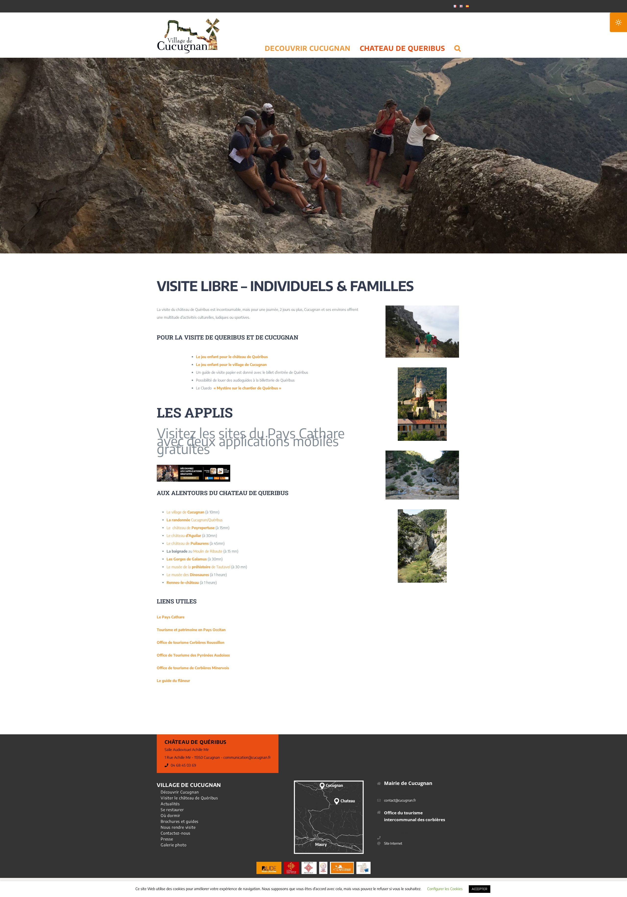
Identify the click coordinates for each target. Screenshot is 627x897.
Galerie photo (173, 844)
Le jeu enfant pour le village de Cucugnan (231, 364)
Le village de (185, 512)
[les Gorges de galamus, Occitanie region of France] (422, 511)
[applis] (193, 466)
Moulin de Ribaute (207, 551)
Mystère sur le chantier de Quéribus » (249, 388)
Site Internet (393, 843)
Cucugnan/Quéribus (195, 520)
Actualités (170, 803)
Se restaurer (172, 809)
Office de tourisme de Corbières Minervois (193, 668)
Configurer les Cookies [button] (445, 888)
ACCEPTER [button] (479, 889)
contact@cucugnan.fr (400, 800)
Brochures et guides (179, 821)
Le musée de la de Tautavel (198, 567)
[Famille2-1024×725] (422, 307)
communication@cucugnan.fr (247, 757)
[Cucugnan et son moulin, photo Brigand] (422, 369)
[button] (457, 42)
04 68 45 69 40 (395, 838)
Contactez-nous (175, 833)
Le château (184, 535)
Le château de (191, 527)
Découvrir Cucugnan (180, 792)
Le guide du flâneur (173, 680)
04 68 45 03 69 (183, 765)
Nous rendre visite (178, 827)
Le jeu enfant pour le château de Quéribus (232, 356)
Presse (167, 839)
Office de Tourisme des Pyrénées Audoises (193, 655)
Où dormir (170, 815)
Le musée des (188, 574)
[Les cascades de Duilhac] (422, 452)
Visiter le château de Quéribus (189, 797)
